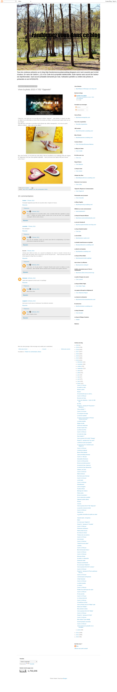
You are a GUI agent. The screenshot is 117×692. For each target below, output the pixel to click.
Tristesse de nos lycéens (83, 535)
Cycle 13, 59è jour (81, 510)
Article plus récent (22, 349)
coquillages (30, 189)
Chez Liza (78, 157)
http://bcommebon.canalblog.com (84, 306)
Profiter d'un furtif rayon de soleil (85, 589)
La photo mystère (81, 421)
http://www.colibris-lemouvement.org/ (85, 272)
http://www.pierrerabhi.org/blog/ (83, 258)
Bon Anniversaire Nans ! (83, 549)
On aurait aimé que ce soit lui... (85, 393)
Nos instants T (80, 436)
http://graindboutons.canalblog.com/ (85, 244)
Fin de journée (80, 594)
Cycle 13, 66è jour (81, 432)
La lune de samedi (81, 415)
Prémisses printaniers (82, 528)
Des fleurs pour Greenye (83, 476)
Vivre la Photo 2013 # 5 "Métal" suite (86, 604)
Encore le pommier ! (82, 495)
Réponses (26, 208)
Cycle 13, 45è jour (81, 613)
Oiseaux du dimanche (82, 562)
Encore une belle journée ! (83, 463)
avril (78, 379)
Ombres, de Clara (81, 469)
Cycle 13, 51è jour (81, 574)
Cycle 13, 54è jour (81, 552)
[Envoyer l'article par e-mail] (32, 187)
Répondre (24, 205)
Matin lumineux (81, 473)
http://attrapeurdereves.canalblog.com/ (85, 177)
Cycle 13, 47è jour (81, 596)
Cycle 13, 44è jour (81, 617)
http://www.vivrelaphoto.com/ (83, 117)
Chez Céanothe (80, 198)
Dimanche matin (81, 560)
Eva (28, 211)
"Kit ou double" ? (81, 409)
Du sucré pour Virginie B (83, 564)
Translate (32, 664)
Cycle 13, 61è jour (81, 478)
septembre (80, 368)
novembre (80, 364)
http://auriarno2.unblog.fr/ (82, 265)
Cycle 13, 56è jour (81, 541)
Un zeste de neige (81, 434)
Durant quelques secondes (84, 621)
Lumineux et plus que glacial (84, 442)
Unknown (24, 278)
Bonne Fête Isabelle (82, 452)
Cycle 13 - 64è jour (82, 456)
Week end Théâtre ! (82, 606)
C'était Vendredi (81, 579)
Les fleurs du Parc (81, 429)
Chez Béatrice (79, 164)
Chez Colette (79, 151)
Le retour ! (79, 585)
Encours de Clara (81, 398)
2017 (77, 351)
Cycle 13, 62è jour (81, 471)
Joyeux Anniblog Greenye (83, 454)
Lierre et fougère (81, 486)
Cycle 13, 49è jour (81, 587)
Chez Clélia (79, 184)
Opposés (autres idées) (83, 499)
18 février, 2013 (35, 264)
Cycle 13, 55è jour (81, 547)
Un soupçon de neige (82, 413)
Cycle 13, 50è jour (81, 581)
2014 (77, 358)
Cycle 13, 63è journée (82, 461)
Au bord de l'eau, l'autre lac (84, 465)
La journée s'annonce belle (84, 508)
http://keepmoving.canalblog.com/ (84, 204)
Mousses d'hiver (81, 556)
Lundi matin (80, 480)
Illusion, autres (80, 389)
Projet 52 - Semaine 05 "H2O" (84, 615)
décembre (80, 362)
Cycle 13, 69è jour (81, 396)
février (79, 383)
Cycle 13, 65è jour (81, 448)
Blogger (65, 678)
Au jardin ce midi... (81, 387)
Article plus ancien (65, 349)
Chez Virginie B (80, 191)
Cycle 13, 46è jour (81, 600)
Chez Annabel (79, 313)
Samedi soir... (80, 512)
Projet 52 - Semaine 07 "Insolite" (85, 524)
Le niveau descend (82, 598)
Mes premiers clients (82, 608)
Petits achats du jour (82, 530)
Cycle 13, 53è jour (81, 554)
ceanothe (24, 226)
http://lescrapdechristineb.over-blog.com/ (86, 224)
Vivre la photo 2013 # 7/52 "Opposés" (86, 505)
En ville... (79, 403)
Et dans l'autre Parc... (82, 427)
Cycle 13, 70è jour (81, 385)
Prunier (79, 501)
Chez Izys (78, 231)
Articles (78, 107)
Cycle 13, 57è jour (81, 537)
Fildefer (78, 319)
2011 (77, 634)
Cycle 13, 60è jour (81, 482)
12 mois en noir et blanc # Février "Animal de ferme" (85, 418)
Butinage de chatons (82, 491)
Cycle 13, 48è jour (81, 591)
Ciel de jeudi (80, 539)
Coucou (79, 503)
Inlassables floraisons (82, 459)
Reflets (46, 189)
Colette (24, 200)
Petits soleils (80, 493)
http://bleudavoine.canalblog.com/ (84, 137)
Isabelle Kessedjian (81, 95)
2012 (77, 632)
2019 (77, 347)
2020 (77, 345)
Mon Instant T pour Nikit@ (83, 619)
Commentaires (80, 110)
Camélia (79, 545)
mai (78, 377)
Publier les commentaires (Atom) (33, 351)
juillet (78, 372)
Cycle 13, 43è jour (81, 623)
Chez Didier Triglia (80, 286)
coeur (26, 189)
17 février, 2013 (30, 200)
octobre (79, 366)
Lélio (37, 189)
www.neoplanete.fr (80, 211)
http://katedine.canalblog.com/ (83, 251)
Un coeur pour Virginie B (83, 522)
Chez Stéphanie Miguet (82, 292)
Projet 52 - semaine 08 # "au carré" (86, 440)
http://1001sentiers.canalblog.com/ (84, 131)
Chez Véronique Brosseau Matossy (84, 144)
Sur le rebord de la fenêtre (83, 497)
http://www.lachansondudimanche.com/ (85, 299)
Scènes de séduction (82, 425)
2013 (77, 360)
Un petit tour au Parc (82, 602)
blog (24, 189)
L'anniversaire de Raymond (84, 576)
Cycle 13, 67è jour (81, 411)
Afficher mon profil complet (81, 648)
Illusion (79, 391)
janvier (79, 630)
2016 (77, 353)
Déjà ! (78, 520)
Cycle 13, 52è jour (81, 569)
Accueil (44, 349)
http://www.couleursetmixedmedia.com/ (85, 218)
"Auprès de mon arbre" (82, 543)
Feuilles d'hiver (81, 488)
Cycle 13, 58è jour (81, 526)
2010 (77, 636)
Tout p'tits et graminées (81, 124)
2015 (77, 356)
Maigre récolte (80, 423)
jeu (34, 189)
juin (78, 375)
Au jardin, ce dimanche (83, 558)
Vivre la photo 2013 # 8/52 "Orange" (86, 438)
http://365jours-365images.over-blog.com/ (86, 88)
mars (78, 381)
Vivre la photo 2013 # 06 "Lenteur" (85, 567)
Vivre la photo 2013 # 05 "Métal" (85, 611)
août (78, 370)
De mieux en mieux (82, 532)
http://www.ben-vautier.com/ (82, 238)
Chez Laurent (79, 279)
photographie (41, 189)
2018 (77, 349)
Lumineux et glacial (82, 450)
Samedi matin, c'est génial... (84, 518)
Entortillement (80, 484)
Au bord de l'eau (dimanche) (84, 467)
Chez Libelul (79, 171)
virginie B (24, 301)
